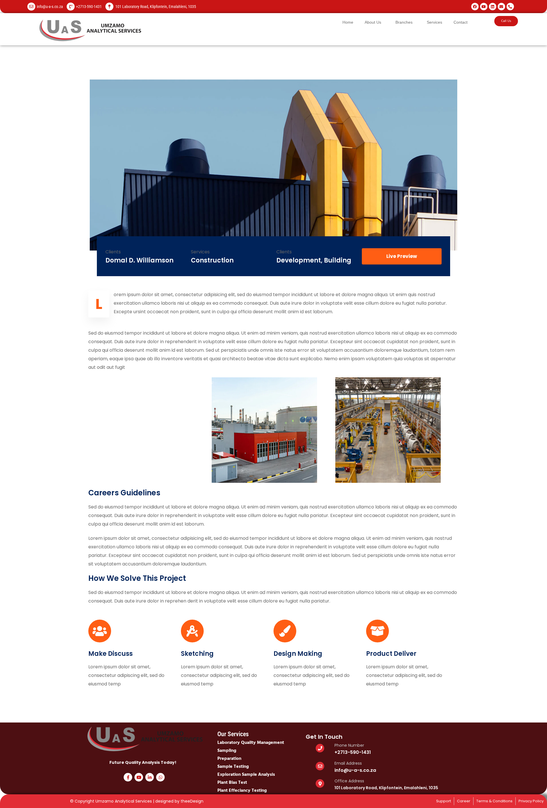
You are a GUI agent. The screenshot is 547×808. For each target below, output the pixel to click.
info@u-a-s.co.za (50, 6)
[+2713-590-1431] (71, 7)
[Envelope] (501, 6)
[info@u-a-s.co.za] (31, 7)
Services (434, 22)
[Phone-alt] (510, 6)
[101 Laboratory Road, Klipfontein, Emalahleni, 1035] (109, 7)
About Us (373, 22)
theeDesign (192, 801)
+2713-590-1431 (89, 6)
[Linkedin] (492, 6)
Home (347, 22)
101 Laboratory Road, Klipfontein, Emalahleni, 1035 (155, 6)
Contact (461, 22)
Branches (404, 22)
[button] (374, 22)
